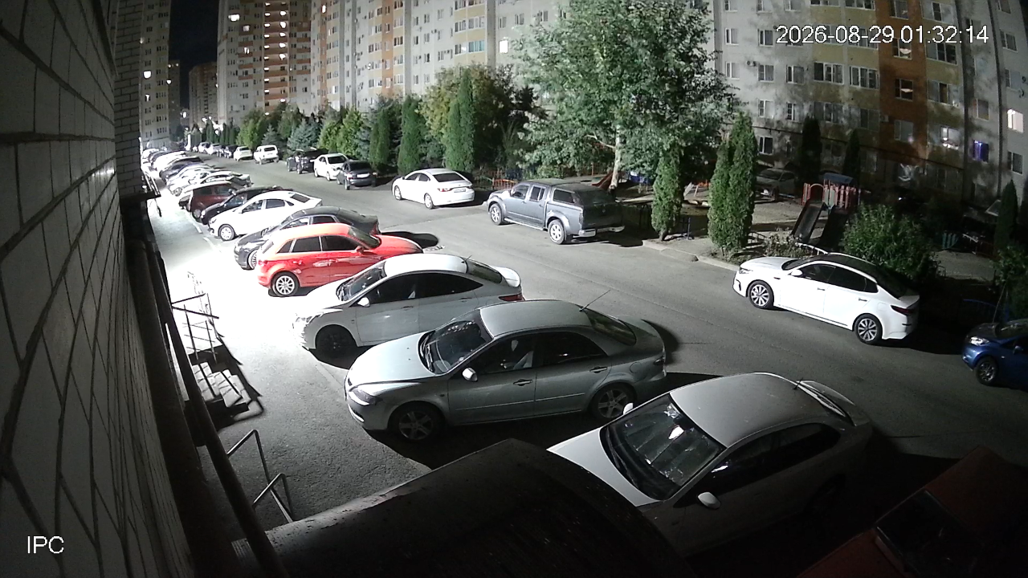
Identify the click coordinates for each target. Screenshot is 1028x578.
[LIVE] (514, 289)
